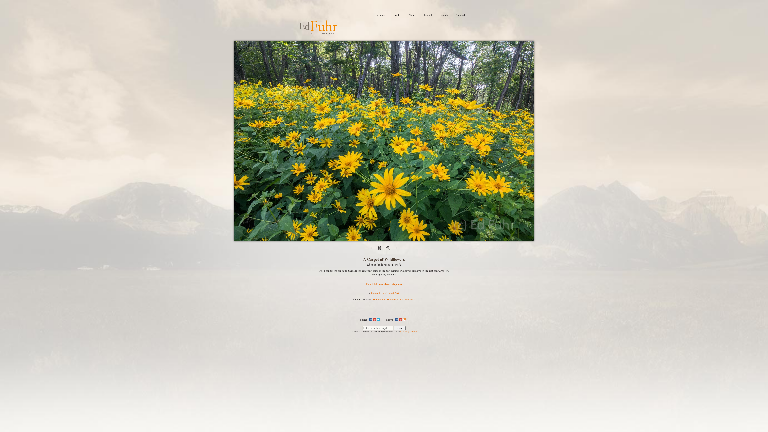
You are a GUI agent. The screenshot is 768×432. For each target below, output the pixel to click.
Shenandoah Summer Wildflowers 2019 (394, 299)
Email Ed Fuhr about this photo (384, 284)
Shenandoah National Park (385, 293)
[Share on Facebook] (370, 319)
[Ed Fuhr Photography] (318, 32)
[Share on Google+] (374, 319)
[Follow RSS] (404, 319)
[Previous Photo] (371, 249)
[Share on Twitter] (378, 319)
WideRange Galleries (408, 331)
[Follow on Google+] (400, 319)
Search (400, 328)
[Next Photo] (396, 249)
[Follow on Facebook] (396, 319)
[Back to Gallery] (384, 239)
